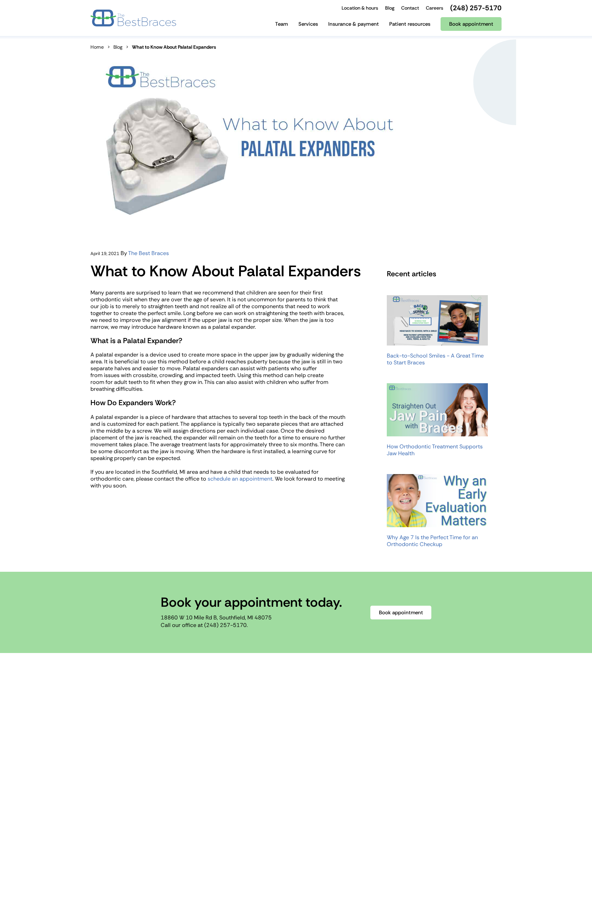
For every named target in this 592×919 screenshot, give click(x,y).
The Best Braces (148, 253)
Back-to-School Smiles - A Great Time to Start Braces (435, 359)
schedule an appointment (240, 478)
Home (97, 47)
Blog (117, 47)
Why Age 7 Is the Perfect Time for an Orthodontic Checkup (432, 541)
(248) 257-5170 (225, 625)
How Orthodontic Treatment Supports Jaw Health (435, 450)
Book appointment (401, 612)
